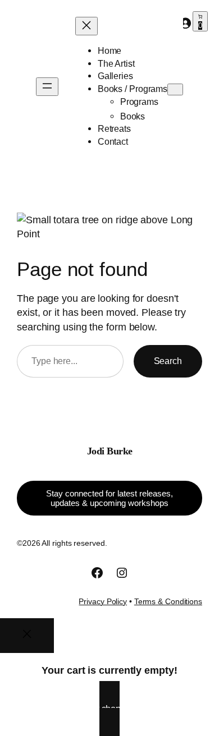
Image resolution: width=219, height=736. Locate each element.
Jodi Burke (110, 451)
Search (168, 361)
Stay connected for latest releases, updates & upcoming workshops (109, 498)
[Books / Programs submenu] (175, 89)
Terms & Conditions (168, 601)
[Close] (27, 635)
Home (110, 50)
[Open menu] (47, 86)
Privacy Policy (103, 601)
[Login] (185, 23)
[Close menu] (86, 26)
